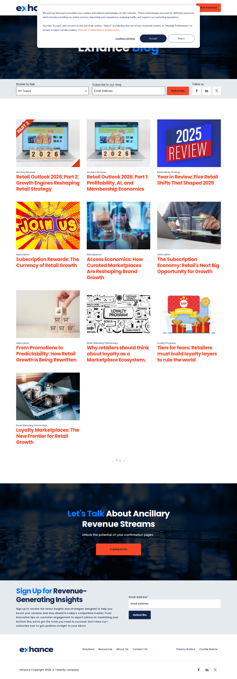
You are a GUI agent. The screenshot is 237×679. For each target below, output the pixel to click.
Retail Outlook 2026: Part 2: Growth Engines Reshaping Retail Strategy (47, 182)
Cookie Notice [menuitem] (208, 649)
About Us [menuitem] (122, 649)
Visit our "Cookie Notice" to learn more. (99, 29)
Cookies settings (125, 38)
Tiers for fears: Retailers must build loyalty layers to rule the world (187, 353)
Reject (181, 38)
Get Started (208, 7)
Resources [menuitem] (105, 649)
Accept (153, 38)
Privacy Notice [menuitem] (185, 649)
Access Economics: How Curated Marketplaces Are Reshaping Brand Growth (115, 268)
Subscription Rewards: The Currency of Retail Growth (47, 262)
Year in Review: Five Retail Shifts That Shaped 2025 (187, 179)
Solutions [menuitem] (88, 649)
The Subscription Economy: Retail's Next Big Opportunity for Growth (188, 265)
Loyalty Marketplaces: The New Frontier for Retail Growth (47, 436)
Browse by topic (25, 84)
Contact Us (118, 549)
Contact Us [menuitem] (140, 649)
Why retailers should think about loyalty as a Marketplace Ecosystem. (118, 353)
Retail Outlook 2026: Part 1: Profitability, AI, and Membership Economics (117, 182)
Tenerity (60, 670)
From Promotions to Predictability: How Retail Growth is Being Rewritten (46, 353)
